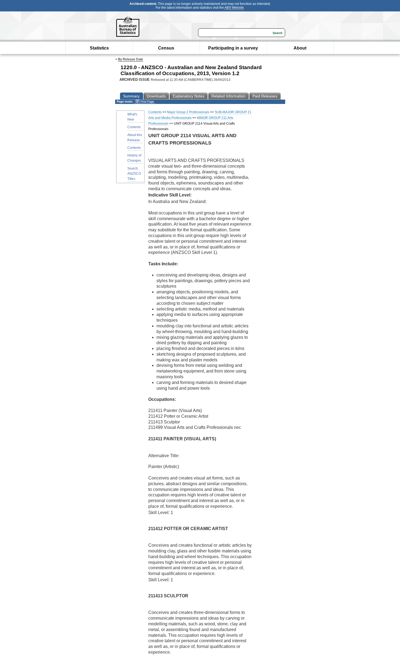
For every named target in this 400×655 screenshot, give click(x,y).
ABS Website (234, 8)
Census (166, 48)
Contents (134, 127)
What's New (132, 116)
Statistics (99, 48)
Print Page (147, 101)
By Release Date (130, 59)
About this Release (134, 137)
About (300, 48)
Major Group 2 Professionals (188, 112)
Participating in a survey (233, 48)
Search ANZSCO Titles (134, 174)
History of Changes (134, 157)
